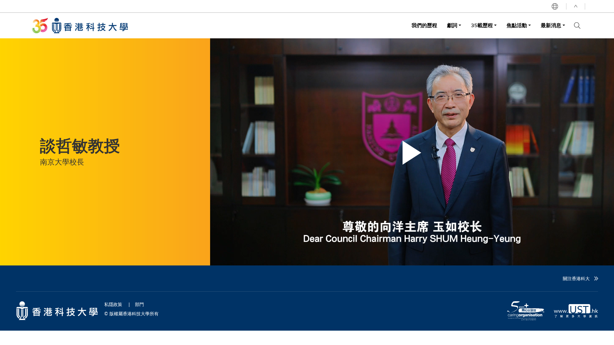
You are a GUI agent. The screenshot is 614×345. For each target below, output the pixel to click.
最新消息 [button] (551, 25)
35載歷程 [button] (482, 25)
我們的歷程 (424, 25)
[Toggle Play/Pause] (412, 153)
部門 (139, 304)
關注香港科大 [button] (576, 278)
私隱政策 (113, 304)
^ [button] (576, 6)
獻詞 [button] (452, 25)
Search (577, 25)
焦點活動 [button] (517, 25)
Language (554, 6)
